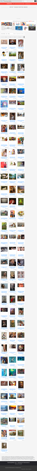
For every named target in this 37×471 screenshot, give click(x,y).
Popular (9, 33)
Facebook (20, 463)
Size (6, 33)
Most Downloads (3, 33)
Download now (28, 3)
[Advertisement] (18, 13)
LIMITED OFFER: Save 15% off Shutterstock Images (20, 21)
